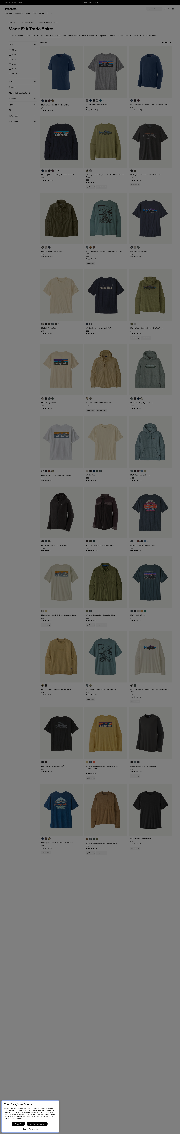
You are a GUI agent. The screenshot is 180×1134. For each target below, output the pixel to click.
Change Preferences (30, 1129)
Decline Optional (37, 1124)
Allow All (18, 1124)
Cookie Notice (41, 1116)
